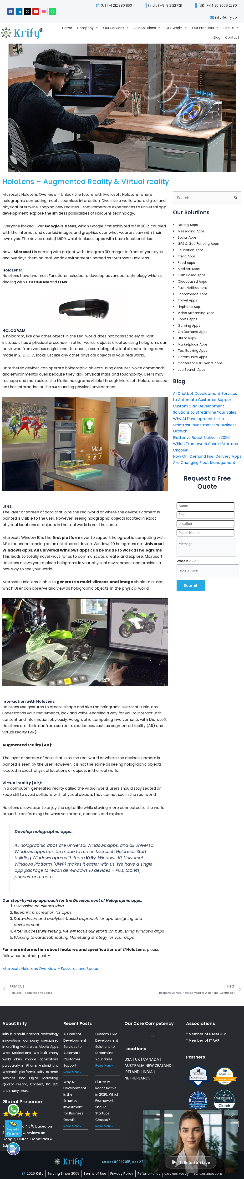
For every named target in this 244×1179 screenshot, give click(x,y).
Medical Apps (189, 268)
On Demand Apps (192, 331)
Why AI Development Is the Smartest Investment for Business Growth (204, 425)
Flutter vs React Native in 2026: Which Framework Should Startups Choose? (205, 444)
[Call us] (13, 1148)
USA (128, 1059)
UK (137, 1059)
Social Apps (187, 237)
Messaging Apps (191, 231)
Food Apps (186, 262)
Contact (232, 37)
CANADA (151, 1059)
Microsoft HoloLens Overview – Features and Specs (50, 968)
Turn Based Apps (191, 275)
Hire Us (229, 27)
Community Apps (192, 357)
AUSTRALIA (134, 1065)
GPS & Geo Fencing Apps (198, 243)
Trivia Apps (187, 256)
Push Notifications (193, 287)
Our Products (203, 27)
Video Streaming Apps (196, 313)
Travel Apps (187, 300)
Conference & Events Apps (200, 363)
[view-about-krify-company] (24, 32)
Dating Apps (188, 224)
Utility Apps (187, 338)
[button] (153, 1035)
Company (85, 27)
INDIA (148, 1071)
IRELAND (132, 1071)
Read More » (72, 1072)
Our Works (174, 27)
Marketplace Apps (193, 344)
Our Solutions (145, 27)
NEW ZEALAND (158, 1065)
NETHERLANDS (137, 1078)
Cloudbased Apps (192, 281)
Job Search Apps (191, 369)
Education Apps (190, 250)
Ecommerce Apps (193, 294)
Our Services (113, 27)
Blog (217, 37)
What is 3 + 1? (187, 561)
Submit (191, 585)
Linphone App (189, 306)
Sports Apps (187, 319)
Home (67, 27)
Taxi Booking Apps (192, 350)
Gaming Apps (189, 325)
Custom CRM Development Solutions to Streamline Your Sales (106, 1047)
